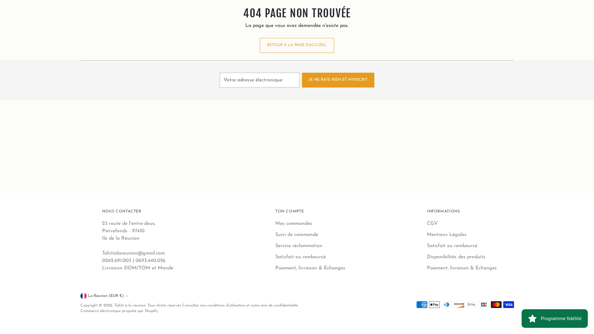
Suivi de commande (296, 234)
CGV (432, 223)
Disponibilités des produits (456, 257)
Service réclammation (298, 245)
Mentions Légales (447, 234)
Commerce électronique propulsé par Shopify (119, 311)
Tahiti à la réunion (130, 305)
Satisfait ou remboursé (300, 257)
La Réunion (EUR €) (106, 296)
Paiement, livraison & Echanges (310, 268)
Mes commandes (293, 223)
